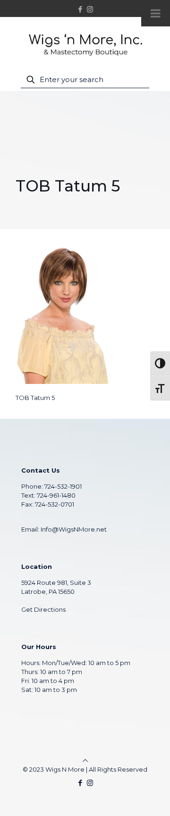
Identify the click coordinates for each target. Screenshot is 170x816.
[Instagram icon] (90, 9)
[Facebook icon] (80, 9)
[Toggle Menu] (155, 13)
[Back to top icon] (85, 760)
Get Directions (43, 609)
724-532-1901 (63, 486)
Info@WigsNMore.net (74, 529)
